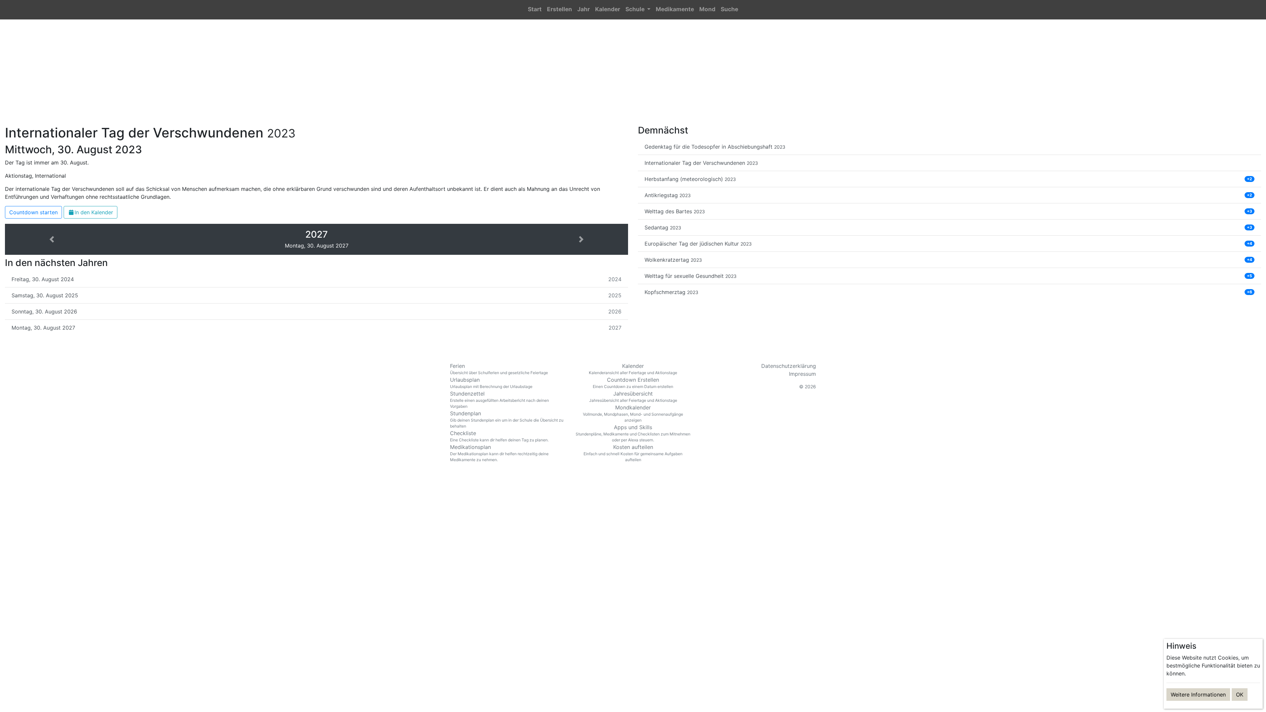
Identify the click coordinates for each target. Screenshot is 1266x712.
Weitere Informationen (1198, 694)
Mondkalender (633, 413)
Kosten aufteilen (633, 453)
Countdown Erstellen (633, 382)
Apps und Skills (633, 433)
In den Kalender (94, 212)
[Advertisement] (633, 76)
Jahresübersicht (633, 396)
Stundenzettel (499, 399)
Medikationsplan (499, 453)
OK (1239, 694)
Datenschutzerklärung (788, 366)
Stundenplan (506, 419)
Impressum (802, 374)
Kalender (633, 369)
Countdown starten (33, 212)
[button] (638, 9)
